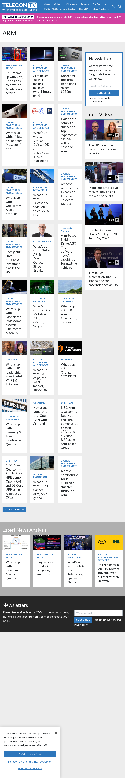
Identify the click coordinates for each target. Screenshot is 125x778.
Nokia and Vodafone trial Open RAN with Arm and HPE (40, 417)
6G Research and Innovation (72, 16)
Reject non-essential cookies (30, 762)
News (47, 4)
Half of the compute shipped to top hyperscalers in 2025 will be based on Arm (69, 135)
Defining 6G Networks (40, 189)
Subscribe (104, 92)
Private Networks (102, 16)
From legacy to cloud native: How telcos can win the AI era (103, 191)
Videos (58, 4)
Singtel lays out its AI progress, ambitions (45, 568)
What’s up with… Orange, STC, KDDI (68, 370)
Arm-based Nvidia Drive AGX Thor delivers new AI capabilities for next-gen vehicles (70, 251)
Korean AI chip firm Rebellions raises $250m (68, 84)
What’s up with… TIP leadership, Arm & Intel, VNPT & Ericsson (14, 374)
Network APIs (42, 241)
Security (8, 21)
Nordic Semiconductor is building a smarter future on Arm (69, 483)
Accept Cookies (30, 753)
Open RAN (84, 9)
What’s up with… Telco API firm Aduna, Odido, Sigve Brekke (41, 258)
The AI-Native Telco (14, 67)
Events (85, 4)
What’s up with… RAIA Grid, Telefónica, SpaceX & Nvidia (75, 572)
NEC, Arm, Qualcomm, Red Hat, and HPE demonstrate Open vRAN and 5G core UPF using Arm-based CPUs (69, 427)
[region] (30, 752)
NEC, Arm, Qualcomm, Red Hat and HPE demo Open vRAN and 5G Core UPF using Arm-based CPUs (14, 481)
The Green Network (39, 300)
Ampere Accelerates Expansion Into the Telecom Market (69, 194)
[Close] (56, 733)
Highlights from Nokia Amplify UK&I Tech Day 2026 (102, 234)
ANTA (96, 4)
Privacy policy (95, 101)
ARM (9, 33)
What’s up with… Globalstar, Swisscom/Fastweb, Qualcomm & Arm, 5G (14, 321)
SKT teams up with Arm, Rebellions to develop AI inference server (14, 83)
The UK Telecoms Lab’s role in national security (102, 149)
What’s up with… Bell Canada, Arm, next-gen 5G (40, 490)
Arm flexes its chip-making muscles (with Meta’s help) (42, 86)
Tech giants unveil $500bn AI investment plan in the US (14, 262)
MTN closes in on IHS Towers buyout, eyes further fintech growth (108, 573)
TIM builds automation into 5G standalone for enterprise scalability (103, 278)
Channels (71, 4)
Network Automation (39, 16)
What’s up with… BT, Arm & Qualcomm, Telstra (69, 314)
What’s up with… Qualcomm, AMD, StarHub (14, 205)
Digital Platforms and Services (60, 9)
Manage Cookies (30, 768)
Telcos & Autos (66, 229)
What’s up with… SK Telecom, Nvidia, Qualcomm (13, 570)
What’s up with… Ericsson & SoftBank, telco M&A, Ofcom (41, 205)
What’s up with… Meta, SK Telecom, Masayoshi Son (14, 141)
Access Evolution (13, 16)
